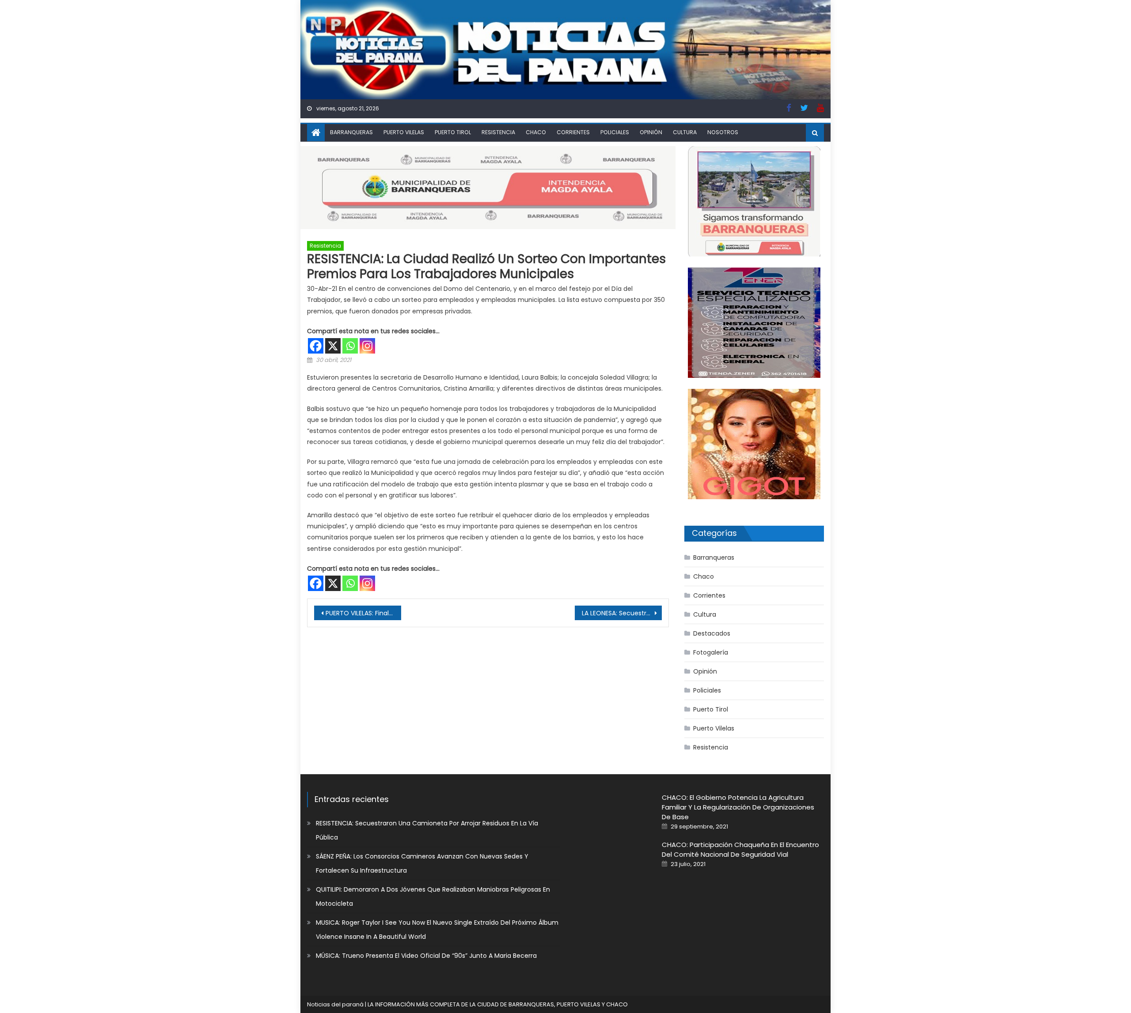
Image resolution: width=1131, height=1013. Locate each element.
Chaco (536, 132)
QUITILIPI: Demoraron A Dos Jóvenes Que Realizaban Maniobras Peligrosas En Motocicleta (433, 896)
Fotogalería (710, 652)
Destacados (711, 633)
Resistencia (498, 132)
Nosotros (722, 132)
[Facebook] (315, 346)
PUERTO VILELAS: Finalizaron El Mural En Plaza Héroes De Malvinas (363, 613)
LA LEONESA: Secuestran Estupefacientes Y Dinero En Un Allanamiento (622, 613)
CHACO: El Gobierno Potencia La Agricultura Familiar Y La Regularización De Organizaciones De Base (738, 807)
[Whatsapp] (350, 346)
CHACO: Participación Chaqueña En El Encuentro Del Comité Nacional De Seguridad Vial (740, 849)
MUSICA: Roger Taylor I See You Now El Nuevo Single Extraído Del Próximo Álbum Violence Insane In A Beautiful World (437, 929)
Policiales (614, 132)
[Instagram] (367, 346)
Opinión (651, 132)
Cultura (685, 132)
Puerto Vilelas (403, 132)
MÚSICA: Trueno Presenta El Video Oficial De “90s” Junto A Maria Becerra (426, 955)
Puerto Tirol (453, 132)
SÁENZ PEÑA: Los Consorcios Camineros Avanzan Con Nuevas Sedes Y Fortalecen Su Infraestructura (422, 863)
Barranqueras (351, 132)
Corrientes (573, 132)
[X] (333, 346)
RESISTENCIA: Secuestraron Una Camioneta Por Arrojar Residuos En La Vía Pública (427, 830)
